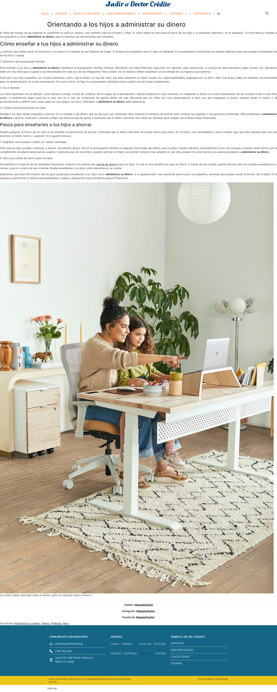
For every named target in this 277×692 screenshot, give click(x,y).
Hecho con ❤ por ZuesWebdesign (213, 679)
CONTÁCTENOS (202, 13)
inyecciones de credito (121, 13)
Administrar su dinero (27, 623)
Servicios (61, 13)
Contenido (176, 13)
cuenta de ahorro (106, 164)
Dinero (46, 623)
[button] (267, 13)
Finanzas (56, 623)
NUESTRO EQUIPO (153, 13)
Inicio (45, 13)
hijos (66, 623)
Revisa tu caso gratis (87, 13)
